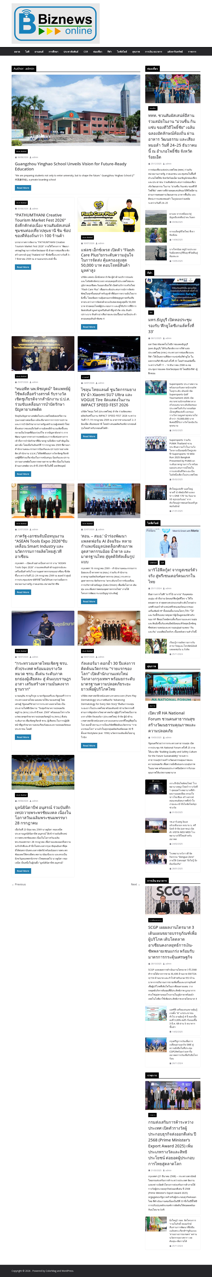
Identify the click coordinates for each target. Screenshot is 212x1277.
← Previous (19, 884)
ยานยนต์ (39, 51)
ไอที (27, 51)
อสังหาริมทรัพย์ (175, 51)
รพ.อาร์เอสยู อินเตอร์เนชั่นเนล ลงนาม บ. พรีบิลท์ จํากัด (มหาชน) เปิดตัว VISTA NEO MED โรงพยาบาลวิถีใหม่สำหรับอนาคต (182, 830)
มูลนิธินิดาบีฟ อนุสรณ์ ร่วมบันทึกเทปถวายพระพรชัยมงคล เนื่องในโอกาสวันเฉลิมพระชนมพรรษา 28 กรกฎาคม (43, 815)
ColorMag (51, 1270)
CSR (86, 51)
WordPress (67, 1270)
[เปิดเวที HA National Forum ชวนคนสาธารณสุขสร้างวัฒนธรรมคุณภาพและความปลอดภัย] (172, 686)
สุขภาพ (136, 51)
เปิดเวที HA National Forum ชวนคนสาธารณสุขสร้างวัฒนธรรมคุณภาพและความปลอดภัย (172, 721)
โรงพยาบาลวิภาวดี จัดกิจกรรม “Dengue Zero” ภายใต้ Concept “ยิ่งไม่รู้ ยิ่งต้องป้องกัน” (183, 858)
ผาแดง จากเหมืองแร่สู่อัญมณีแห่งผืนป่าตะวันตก (182, 215)
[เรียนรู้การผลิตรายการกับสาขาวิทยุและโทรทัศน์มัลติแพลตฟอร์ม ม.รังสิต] (156, 648)
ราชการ (192, 51)
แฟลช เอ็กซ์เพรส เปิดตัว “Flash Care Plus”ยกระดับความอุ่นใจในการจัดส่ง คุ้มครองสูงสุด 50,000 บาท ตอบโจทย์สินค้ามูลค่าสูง (107, 260)
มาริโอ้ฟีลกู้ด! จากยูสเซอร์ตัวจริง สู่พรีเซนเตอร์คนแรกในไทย (172, 575)
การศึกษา (53, 51)
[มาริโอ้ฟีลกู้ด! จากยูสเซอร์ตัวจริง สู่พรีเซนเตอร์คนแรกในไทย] (172, 543)
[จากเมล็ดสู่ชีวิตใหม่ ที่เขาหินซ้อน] (156, 236)
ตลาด (17, 51)
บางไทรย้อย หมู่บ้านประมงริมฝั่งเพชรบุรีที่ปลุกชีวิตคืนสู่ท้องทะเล (183, 253)
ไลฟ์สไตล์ (122, 51)
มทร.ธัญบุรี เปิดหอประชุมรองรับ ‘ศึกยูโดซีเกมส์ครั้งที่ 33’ (171, 325)
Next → (135, 884)
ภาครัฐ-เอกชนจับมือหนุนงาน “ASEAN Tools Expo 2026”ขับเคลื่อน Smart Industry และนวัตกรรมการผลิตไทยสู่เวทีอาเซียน (41, 546)
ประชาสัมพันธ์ (71, 51)
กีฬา (109, 51)
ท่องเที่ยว (97, 51)
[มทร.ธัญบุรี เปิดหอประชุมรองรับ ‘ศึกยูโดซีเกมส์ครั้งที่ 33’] (172, 293)
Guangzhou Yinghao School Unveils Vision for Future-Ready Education (70, 166)
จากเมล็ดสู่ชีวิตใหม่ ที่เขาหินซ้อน (182, 233)
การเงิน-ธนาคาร (153, 51)
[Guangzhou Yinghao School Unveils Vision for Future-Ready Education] (76, 110)
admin (35, 157)
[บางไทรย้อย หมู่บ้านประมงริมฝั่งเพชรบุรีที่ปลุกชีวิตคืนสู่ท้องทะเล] (156, 255)
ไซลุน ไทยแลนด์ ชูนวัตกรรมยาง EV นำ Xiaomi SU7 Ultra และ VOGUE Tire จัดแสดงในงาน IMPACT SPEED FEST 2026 (108, 397)
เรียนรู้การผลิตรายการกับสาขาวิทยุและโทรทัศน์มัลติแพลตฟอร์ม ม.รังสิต (183, 646)
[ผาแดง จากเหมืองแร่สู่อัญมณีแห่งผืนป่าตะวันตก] (156, 218)
